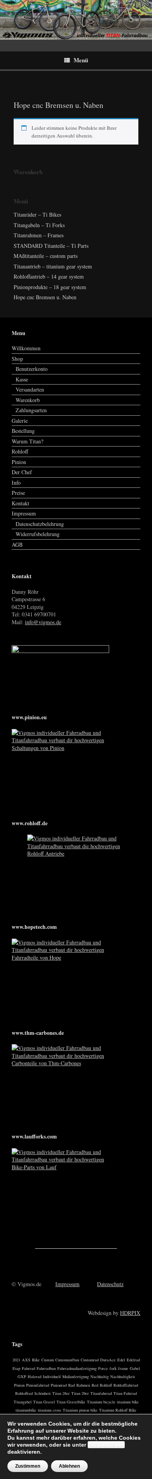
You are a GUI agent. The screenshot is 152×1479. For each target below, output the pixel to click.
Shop (17, 358)
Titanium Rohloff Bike (117, 1410)
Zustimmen (27, 1466)
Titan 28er (61, 1393)
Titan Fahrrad (125, 1393)
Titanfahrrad (101, 1393)
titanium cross (49, 1410)
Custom (47, 1360)
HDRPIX (130, 1313)
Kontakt (20, 503)
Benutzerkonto (32, 368)
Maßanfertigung (75, 1376)
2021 (16, 1360)
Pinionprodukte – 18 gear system (50, 287)
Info (16, 482)
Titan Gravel (44, 1402)
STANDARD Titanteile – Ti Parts (51, 245)
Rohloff (20, 451)
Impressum (24, 513)
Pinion (19, 462)
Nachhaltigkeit (122, 1376)
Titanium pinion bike (80, 1410)
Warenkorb (28, 400)
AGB (17, 544)
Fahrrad (28, 1368)
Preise (18, 492)
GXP (22, 1376)
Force (103, 1368)
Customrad (90, 1360)
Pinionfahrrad (37, 1385)
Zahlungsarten (31, 410)
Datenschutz (110, 1284)
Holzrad (34, 1376)
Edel (121, 1360)
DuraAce (108, 1360)
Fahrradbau (46, 1368)
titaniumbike (26, 1410)
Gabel (135, 1368)
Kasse (22, 379)
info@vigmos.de (43, 622)
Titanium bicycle (101, 1402)
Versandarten (30, 389)
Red (95, 1385)
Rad (71, 1385)
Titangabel (23, 1402)
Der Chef (22, 472)
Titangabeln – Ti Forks (39, 225)
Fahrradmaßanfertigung (77, 1368)
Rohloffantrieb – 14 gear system (49, 276)
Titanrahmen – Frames (39, 235)
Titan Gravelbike (71, 1402)
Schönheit (42, 1393)
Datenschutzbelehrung (40, 524)
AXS (26, 1360)
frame (123, 1368)
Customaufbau (67, 1360)
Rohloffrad (24, 1393)
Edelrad (133, 1360)
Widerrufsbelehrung (38, 534)
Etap (16, 1368)
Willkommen (26, 348)
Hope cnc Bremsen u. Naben (45, 297)
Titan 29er (80, 1393)
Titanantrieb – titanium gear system (53, 266)
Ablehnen (69, 1466)
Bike (36, 1360)
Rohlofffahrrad (125, 1385)
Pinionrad (59, 1385)
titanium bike (128, 1402)
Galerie (20, 420)
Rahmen (83, 1385)
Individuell (52, 1376)
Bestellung (23, 430)
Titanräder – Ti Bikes (37, 214)
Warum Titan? (27, 441)
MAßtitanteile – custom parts (46, 255)
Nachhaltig (99, 1376)
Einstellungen (106, 1445)
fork (113, 1368)
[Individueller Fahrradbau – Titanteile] (76, 20)
